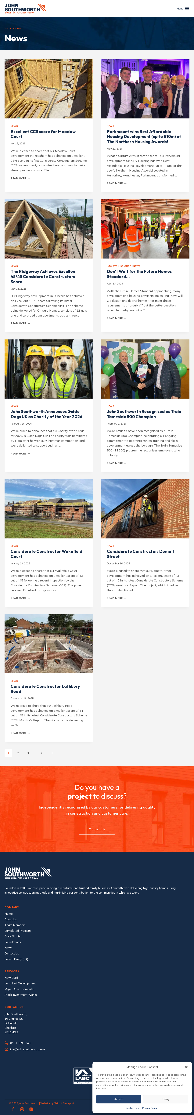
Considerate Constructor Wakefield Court (46, 554)
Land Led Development (20, 983)
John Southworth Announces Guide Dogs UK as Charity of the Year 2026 (46, 414)
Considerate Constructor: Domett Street (140, 554)
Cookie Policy (133, 1107)
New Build (11, 977)
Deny (165, 1099)
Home (8, 28)
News (14, 126)
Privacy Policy (149, 1107)
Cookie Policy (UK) (16, 959)
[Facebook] (13, 1109)
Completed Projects (18, 930)
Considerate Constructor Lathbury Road (45, 689)
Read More (20, 178)
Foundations (13, 942)
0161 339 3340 (20, 1043)
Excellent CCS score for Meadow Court (43, 134)
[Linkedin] (31, 1109)
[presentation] (49, 88)
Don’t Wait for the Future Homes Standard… (139, 274)
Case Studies (13, 936)
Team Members (15, 925)
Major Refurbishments (19, 989)
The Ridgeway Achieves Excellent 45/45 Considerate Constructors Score (44, 276)
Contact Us (12, 953)
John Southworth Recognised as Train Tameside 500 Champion (144, 414)
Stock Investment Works (21, 995)
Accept (119, 1099)
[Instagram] (22, 1109)
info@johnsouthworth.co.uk (27, 1049)
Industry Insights (119, 266)
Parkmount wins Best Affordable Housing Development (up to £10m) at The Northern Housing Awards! (144, 136)
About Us (11, 919)
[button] (186, 1067)
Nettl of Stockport (64, 1103)
